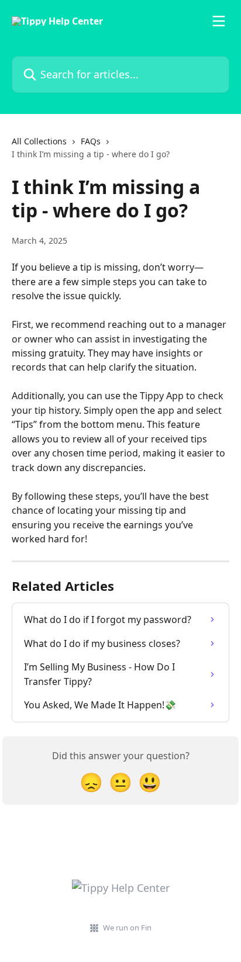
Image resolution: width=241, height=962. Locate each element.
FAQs (91, 141)
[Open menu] (218, 21)
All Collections (39, 141)
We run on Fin (127, 927)
